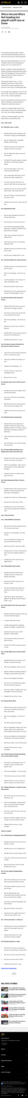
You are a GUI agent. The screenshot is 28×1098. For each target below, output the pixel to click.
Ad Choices (17, 1082)
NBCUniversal (9, 1086)
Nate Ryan (11, 1017)
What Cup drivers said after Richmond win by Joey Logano (17, 1015)
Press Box (11, 1082)
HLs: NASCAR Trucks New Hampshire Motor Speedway (17, 988)
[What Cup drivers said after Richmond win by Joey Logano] (4, 1016)
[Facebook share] (2, 32)
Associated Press (13, 997)
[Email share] (9, 32)
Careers (7, 1081)
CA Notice (14, 1083)
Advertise (3, 1081)
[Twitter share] (6, 32)
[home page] (6, 2)
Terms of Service (20, 1083)
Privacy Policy (23, 1082)
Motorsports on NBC (17, 7)
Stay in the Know (5, 1038)
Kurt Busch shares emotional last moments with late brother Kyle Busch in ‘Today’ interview (17, 995)
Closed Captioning (14, 1081)
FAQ (19, 1081)
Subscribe (4, 1043)
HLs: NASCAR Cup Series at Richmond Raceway (17, 1022)
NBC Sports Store (5, 1082)
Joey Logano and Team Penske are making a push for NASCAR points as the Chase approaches (17, 1001)
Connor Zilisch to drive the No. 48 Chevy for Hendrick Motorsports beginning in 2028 (17, 1008)
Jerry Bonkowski (6, 27)
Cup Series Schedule (6, 7)
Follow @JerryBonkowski (8, 968)
